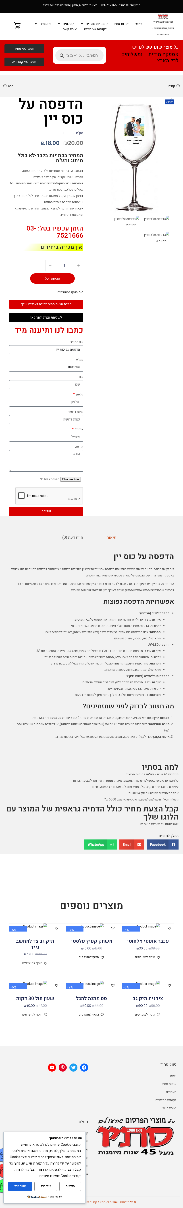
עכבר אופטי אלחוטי (148, 941)
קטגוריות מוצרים (97, 24)
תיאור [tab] (111, 538)
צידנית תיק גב (148, 998)
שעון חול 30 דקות (35, 998)
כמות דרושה (75, 412)
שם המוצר (76, 342)
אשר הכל (20, 1186)
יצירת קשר (70, 29)
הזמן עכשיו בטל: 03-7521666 (55, 232)
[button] (172, 100)
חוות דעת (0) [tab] (72, 538)
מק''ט (79, 359)
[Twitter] (73, 1067)
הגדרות (70, 1186)
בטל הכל (46, 1186)
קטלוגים (68, 24)
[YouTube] (52, 1067)
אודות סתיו (121, 24)
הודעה (79, 446)
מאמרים (45, 24)
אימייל (78, 429)
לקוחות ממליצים (95, 29)
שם (81, 377)
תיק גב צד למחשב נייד (35, 944)
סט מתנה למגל (91, 998)
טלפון (79, 394)
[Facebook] (84, 1067)
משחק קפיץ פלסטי (91, 941)
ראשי (138, 24)
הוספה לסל (52, 278)
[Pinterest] (63, 1067)
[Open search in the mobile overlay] (79, 55)
